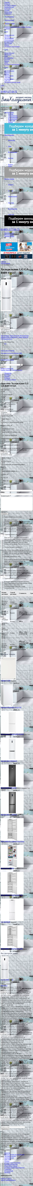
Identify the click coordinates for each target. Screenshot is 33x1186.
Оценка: (4, 512)
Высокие (14, 337)
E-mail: (3, 492)
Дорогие (12, 335)
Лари (6, 56)
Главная (6, 2)
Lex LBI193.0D (5, 922)
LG (5, 343)
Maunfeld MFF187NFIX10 (9, 814)
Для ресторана (8, 75)
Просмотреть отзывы (7, 360)
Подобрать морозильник (12, 64)
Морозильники (9, 20)
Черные (6, 45)
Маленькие (7, 54)
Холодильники (9, 16)
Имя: (3, 489)
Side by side (11, 120)
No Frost (7, 36)
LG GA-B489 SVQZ (7, 979)
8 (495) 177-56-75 (9, 91)
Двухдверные (5, 335)
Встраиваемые (8, 41)
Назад (6, 31)
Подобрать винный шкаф (12, 82)
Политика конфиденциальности (14, 1167)
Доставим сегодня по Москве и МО (11, 353)
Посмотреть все (9, 35)
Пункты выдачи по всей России (14, 1154)
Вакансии (7, 1172)
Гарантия (7, 4)
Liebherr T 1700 (5, 680)
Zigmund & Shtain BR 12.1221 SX (11, 707)
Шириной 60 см (6, 337)
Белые (17, 335)
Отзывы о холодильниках (12, 1162)
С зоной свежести (22, 337)
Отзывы (6, 10)
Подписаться (5, 1129)
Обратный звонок (6, 106)
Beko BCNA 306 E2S (7, 868)
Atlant (6, 62)
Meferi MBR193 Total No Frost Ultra (12, 895)
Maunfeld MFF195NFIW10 (9, 761)
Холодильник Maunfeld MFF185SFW (12, 734)
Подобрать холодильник (12, 46)
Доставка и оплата (10, 5)
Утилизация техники (11, 1166)
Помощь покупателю (11, 1164)
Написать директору (6, 1184)
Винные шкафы (10, 23)
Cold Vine (7, 80)
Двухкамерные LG (6, 339)
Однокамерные (9, 40)
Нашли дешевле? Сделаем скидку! (11, 370)
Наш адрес (7, 8)
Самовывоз (7, 13)
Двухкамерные (9, 38)
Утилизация (8, 12)
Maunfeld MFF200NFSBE (8, 788)
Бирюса (6, 61)
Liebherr (6, 74)
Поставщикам (8, 1171)
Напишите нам (9, 7)
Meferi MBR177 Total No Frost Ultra (12, 948)
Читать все (4, 985)
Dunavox (7, 72)
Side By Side (8, 43)
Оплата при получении (7, 350)
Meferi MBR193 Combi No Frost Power (12, 841)
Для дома (7, 77)
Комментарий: (6, 496)
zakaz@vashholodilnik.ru (8, 1180)
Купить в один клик (7, 368)
